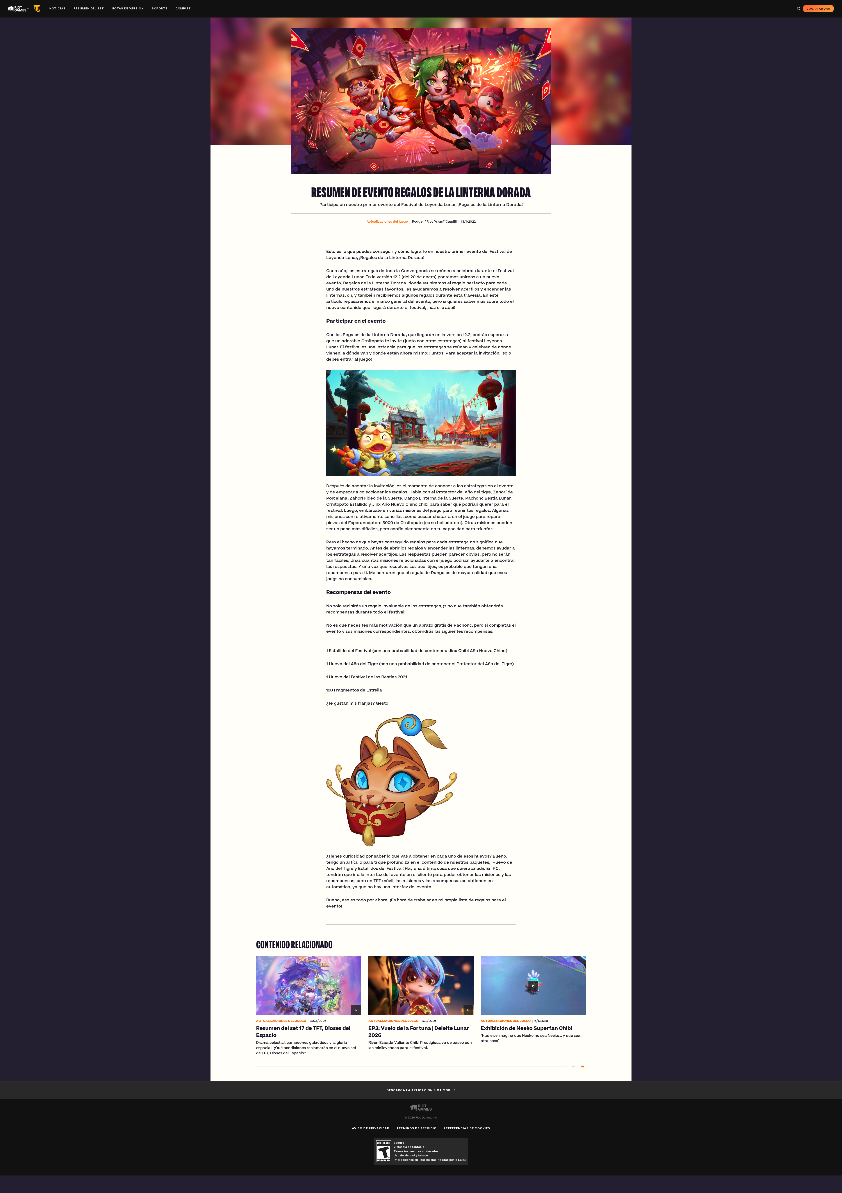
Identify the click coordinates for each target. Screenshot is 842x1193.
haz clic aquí (441, 308)
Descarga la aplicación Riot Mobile (421, 1090)
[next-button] (582, 1067)
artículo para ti (362, 863)
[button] (387, 222)
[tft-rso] (38, 8)
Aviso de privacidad (370, 1128)
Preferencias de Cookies (467, 1128)
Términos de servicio (416, 1128)
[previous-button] (573, 1067)
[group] (421, 1006)
